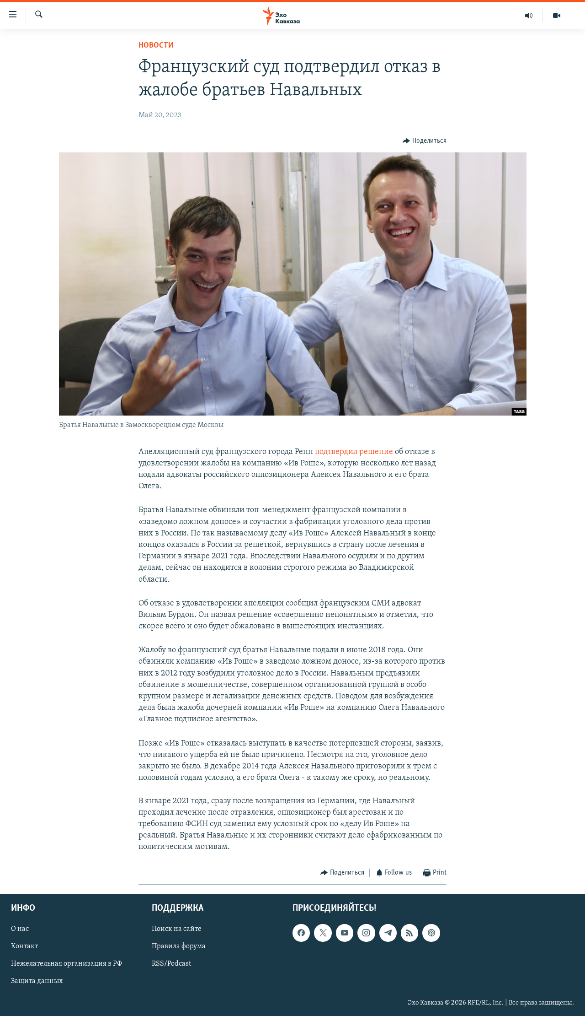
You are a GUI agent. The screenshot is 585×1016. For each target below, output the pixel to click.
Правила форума (179, 946)
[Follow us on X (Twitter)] (322, 932)
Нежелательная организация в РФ (66, 963)
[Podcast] (431, 932)
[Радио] (529, 15)
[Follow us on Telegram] (388, 932)
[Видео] (556, 15)
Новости (156, 46)
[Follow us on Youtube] (344, 932)
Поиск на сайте (177, 929)
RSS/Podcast (171, 963)
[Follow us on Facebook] (301, 932)
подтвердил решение (354, 452)
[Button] (425, 141)
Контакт (24, 946)
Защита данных (37, 981)
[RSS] (409, 932)
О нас (20, 929)
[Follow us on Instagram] (366, 932)
